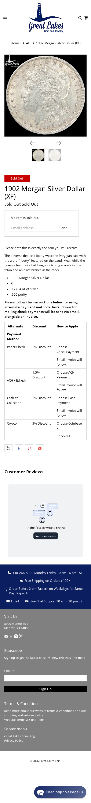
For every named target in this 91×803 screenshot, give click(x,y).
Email (9, 671)
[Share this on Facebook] (19, 448)
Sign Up (45, 689)
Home (15, 43)
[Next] (59, 143)
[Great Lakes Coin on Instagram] (16, 637)
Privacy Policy (13, 741)
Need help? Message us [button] (64, 792)
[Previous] (32, 143)
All (28, 43)
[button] (60, 792)
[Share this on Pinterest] (29, 448)
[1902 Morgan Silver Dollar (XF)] (45, 96)
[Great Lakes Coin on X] (21, 637)
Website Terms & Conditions (24, 720)
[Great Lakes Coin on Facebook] (11, 637)
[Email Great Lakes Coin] (6, 637)
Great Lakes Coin (50, 761)
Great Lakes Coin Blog (19, 736)
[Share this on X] (8, 448)
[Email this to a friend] (40, 448)
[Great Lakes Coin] (45, 18)
